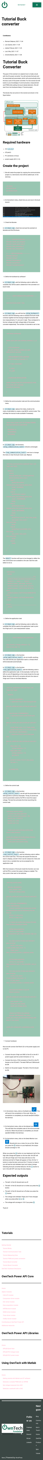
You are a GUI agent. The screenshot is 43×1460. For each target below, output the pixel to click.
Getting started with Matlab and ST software (16, 1378)
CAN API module (8, 1295)
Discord (28, 1434)
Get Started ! (21, 5)
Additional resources (8, 1325)
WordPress (19, 1457)
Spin (37, 1449)
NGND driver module (9, 1312)
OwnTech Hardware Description (11, 1268)
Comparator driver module (11, 1298)
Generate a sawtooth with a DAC (13, 1388)
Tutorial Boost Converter (10, 1265)
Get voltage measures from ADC (13, 1385)
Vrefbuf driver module (9, 1319)
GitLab (28, 1438)
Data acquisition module (10, 1305)
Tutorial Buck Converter (10, 1262)
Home (4, 1288)
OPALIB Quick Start (8, 1348)
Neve (3, 1457)
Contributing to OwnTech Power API (13, 1322)
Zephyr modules (7, 1292)
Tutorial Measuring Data (10, 1255)
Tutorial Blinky (7, 1248)
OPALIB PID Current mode (11, 1355)
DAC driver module (8, 1302)
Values (38, 1453)
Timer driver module (9, 1315)
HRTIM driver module (9, 1308)
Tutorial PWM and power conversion (14, 1258)
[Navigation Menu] (36, 4)
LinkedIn (29, 1442)
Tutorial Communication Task (12, 1252)
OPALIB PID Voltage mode (11, 1352)
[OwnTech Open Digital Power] (4, 5)
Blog (37, 1416)
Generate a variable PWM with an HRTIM (15, 1382)
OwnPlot (38, 1438)
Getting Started (6, 1245)
